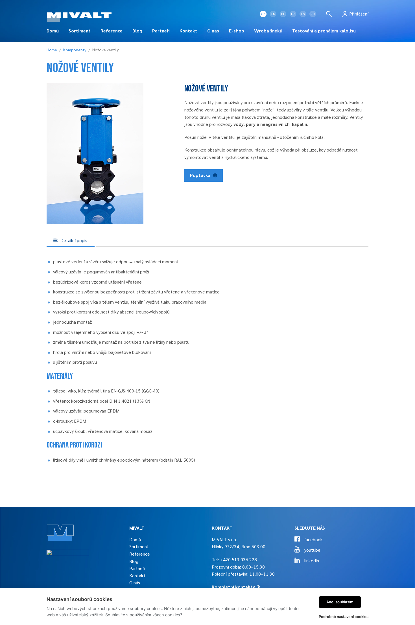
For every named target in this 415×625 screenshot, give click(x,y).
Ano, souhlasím (339, 602)
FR (293, 14)
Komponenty (74, 49)
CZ (263, 14)
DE (283, 14)
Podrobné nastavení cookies (343, 616)
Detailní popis (73, 240)
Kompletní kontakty (233, 587)
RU (313, 14)
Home (52, 49)
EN (273, 14)
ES (303, 14)
